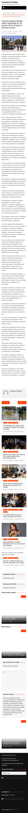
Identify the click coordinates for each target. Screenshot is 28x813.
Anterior (6, 402)
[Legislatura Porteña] (8, 578)
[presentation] (22, 596)
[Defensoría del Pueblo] (9, 587)
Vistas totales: (5, 795)
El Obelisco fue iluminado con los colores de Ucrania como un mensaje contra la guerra (13, 741)
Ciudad (5, 33)
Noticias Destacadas (11, 33)
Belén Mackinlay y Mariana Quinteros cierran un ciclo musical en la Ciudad (14, 543)
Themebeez (14, 809)
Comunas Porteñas (10, 2)
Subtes (5, 511)
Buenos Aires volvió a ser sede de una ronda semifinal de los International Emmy (14, 456)
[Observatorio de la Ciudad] (10, 666)
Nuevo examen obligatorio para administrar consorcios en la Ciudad (13, 485)
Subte (21, 509)
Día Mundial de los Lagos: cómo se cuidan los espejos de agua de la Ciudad (13, 427)
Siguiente (21, 402)
